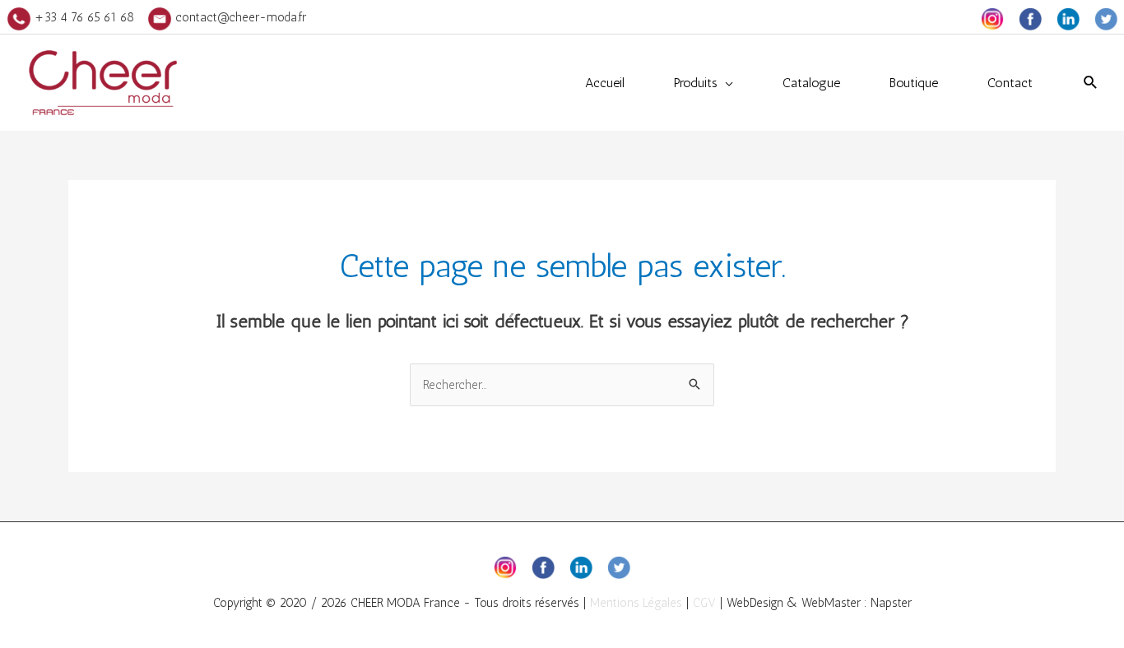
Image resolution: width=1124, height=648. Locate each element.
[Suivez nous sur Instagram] (992, 17)
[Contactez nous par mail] (159, 17)
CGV (704, 602)
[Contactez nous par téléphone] (19, 17)
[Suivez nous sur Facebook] (1030, 17)
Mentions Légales (636, 602)
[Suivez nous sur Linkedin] (1068, 17)
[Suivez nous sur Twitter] (1106, 17)
